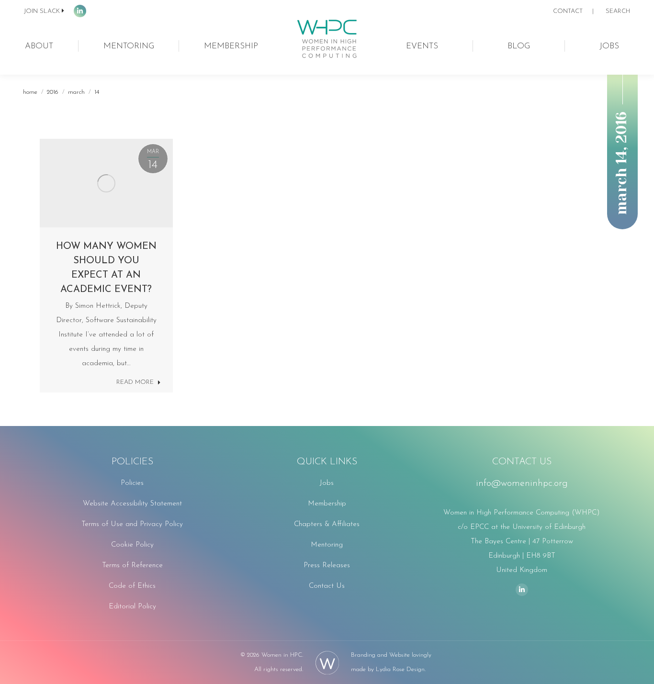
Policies (132, 483)
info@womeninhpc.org (522, 483)
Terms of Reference (132, 565)
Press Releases (327, 565)
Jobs (327, 483)
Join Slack (42, 11)
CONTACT (568, 11)
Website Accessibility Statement (132, 503)
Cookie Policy (132, 545)
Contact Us (327, 586)
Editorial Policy (132, 606)
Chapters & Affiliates (327, 524)
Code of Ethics (132, 586)
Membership (327, 503)
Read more (135, 382)
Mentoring (327, 545)
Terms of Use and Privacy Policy (132, 524)
